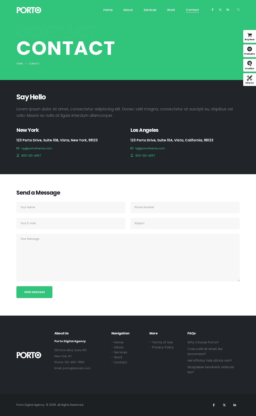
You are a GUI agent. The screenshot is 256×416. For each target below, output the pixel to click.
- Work (116, 357)
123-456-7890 (74, 362)
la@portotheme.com (150, 148)
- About (117, 347)
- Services (119, 352)
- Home (117, 342)
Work (171, 10)
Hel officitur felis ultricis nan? (209, 360)
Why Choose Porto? (203, 342)
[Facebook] (212, 9)
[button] (238, 9)
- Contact (119, 362)
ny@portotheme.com (36, 148)
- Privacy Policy (161, 347)
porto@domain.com (76, 368)
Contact (192, 10)
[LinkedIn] (227, 9)
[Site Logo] (28, 10)
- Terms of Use (161, 342)
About (128, 10)
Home (107, 10)
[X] (220, 9)
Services (150, 10)
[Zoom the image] (28, 354)
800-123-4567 (31, 156)
